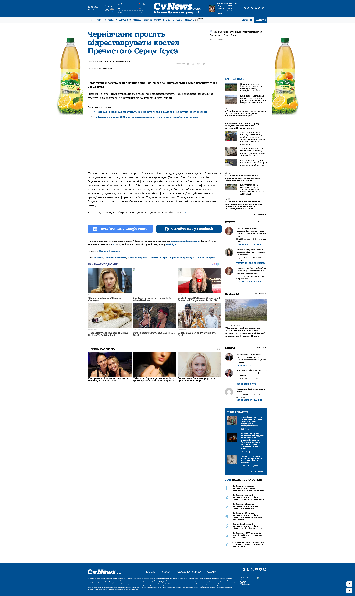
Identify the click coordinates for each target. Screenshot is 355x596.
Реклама (211, 572)
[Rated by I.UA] (263, 578)
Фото (157, 20)
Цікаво (177, 20)
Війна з (193, 19)
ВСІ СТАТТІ (262, 221)
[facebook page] (248, 8)
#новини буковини (115, 257)
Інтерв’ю (125, 20)
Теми (111, 20)
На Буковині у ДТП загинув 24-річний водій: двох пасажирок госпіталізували (247, 535)
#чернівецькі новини (192, 257)
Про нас (150, 572)
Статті (137, 20)
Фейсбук (171, 244)
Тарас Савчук (243, 365)
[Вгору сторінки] (349, 584)
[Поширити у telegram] (203, 64)
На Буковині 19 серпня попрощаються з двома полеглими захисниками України (248, 488)
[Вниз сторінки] (349, 590)
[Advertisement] (155, 148)
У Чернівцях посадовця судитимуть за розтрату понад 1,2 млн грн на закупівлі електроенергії (150, 112)
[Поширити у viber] (198, 64)
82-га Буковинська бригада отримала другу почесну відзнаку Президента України (253, 87)
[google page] (245, 8)
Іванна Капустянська (117, 61)
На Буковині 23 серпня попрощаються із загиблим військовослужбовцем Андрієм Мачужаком (247, 516)
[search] (91, 20)
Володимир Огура (246, 384)
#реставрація (171, 257)
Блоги (148, 20)
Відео (167, 20)
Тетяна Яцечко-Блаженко (251, 263)
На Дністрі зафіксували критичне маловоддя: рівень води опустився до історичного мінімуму (253, 99)
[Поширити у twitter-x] (193, 64)
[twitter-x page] (252, 8)
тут (185, 212)
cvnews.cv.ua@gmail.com (185, 241)
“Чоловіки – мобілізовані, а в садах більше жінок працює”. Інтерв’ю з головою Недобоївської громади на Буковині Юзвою (245, 332)
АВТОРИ (247, 20)
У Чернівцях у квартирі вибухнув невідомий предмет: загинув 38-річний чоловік (248, 544)
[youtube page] (256, 8)
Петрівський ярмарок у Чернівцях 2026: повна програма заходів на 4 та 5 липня (226, 8)
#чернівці (211, 257)
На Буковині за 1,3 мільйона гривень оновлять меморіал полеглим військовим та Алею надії (252, 189)
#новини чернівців (138, 257)
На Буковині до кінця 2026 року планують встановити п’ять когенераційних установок (145, 117)
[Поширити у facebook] (187, 64)
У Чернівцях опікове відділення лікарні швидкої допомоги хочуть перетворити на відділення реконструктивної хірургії (243, 205)
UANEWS (261, 20)
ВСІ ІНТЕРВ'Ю (260, 293)
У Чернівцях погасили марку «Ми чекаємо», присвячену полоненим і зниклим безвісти (252, 151)
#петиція (156, 257)
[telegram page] (259, 8)
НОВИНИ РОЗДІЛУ (258, 471)
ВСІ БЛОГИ (262, 347)
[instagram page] (263, 8)
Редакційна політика (189, 572)
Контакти (166, 572)
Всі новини (260, 214)
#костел (98, 257)
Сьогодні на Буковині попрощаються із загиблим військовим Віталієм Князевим (247, 526)
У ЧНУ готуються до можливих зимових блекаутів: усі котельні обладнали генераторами (242, 178)
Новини (100, 20)
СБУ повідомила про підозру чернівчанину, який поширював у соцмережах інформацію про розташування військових (253, 138)
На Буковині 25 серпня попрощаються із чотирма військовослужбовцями (253, 162)
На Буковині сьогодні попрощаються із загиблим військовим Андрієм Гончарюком (248, 497)
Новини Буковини (109, 251)
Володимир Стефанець (249, 400)
